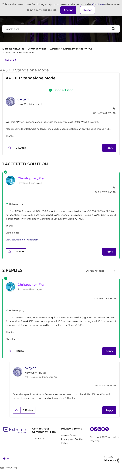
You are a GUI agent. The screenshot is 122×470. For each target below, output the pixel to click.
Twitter (96, 429)
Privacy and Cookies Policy (72, 441)
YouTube (103, 429)
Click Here (98, 4)
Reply (109, 147)
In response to (42, 377)
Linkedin (99, 429)
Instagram (107, 429)
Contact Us (38, 438)
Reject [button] (87, 10)
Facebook (92, 429)
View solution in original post (22, 239)
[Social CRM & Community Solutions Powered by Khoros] (112, 459)
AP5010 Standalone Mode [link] (19, 52)
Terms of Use (68, 435)
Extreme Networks (13, 48)
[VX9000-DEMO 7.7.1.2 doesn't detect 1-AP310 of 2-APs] (114, 271)
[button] (68, 10)
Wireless (55, 48)
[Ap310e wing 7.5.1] (109, 271)
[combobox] (61, 29)
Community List (37, 48)
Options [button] (9, 60)
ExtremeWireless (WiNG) (77, 48)
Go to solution (63, 90)
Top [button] (8, 458)
